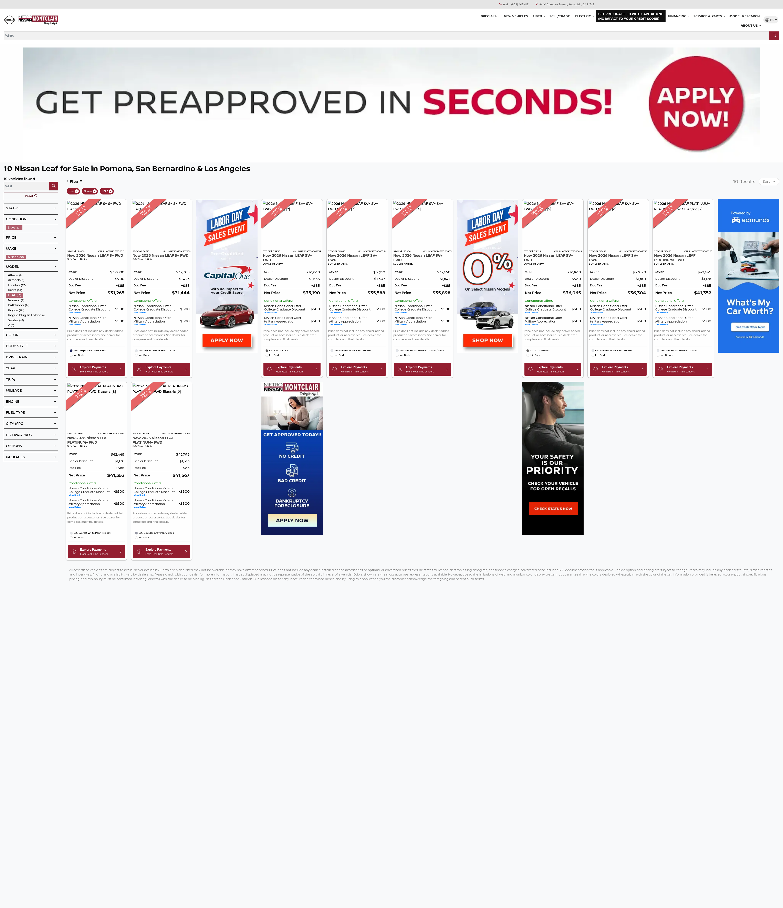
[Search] (774, 35)
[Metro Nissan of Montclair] (31, 19)
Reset (29, 196)
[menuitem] (32, 227)
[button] (489, 16)
